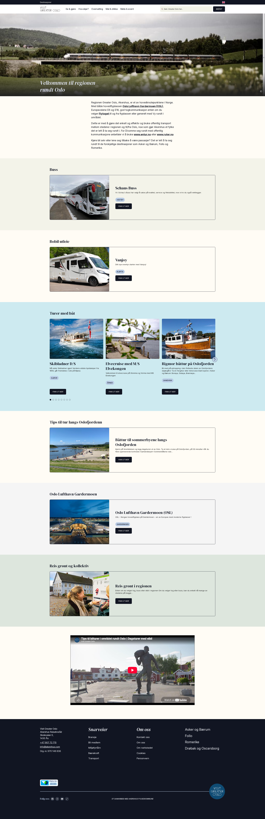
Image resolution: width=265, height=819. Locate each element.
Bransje (92, 737)
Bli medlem (94, 742)
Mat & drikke (112, 9)
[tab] (50, 399)
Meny (219, 9)
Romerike (192, 742)
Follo (188, 736)
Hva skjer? (83, 9)
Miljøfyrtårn (94, 747)
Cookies (141, 753)
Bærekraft (93, 753)
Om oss (141, 742)
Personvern (143, 758)
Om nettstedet (145, 747)
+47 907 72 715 (48, 742)
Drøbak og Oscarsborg (202, 748)
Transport (93, 758)
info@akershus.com (50, 746)
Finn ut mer (123, 206)
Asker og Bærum (197, 729)
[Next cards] (214, 359)
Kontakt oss (143, 737)
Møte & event (127, 9)
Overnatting (97, 9)
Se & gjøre (71, 9)
